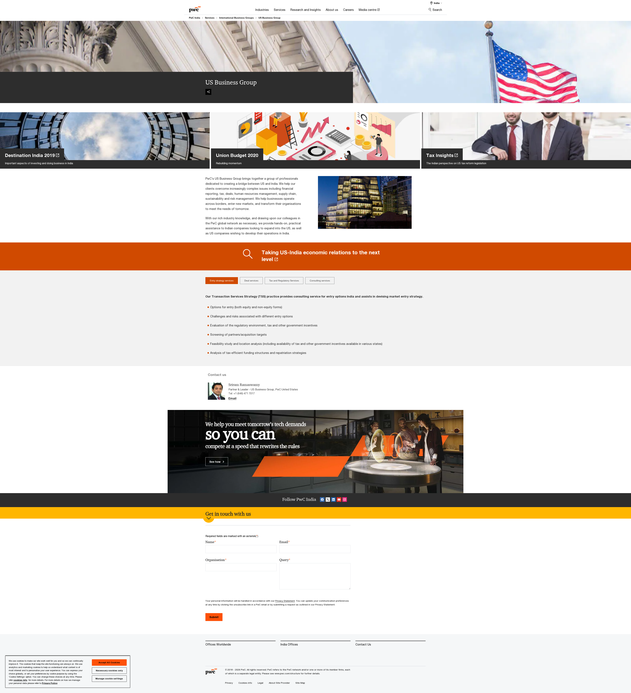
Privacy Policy (49, 683)
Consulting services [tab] (320, 280)
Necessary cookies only (109, 670)
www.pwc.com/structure (287, 673)
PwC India (194, 17)
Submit (214, 617)
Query (284, 560)
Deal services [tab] (251, 280)
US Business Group (269, 17)
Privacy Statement (285, 600)
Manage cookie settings (109, 678)
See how (215, 461)
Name (210, 542)
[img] (208, 92)
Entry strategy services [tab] (222, 280)
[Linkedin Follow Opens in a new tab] (333, 500)
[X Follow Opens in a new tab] (328, 500)
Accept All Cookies (109, 662)
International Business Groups (236, 17)
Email (232, 398)
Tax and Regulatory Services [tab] (284, 280)
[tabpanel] (315, 323)
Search (437, 10)
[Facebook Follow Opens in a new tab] (322, 500)
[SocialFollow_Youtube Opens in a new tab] (339, 500)
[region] (67, 671)
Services (209, 17)
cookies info (20, 680)
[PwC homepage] (195, 8)
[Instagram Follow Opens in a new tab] (344, 500)
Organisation (216, 560)
